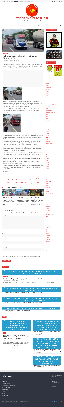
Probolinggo (48, 208)
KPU (46, 154)
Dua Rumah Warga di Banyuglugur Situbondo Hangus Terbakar (23, 279)
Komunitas (48, 149)
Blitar (47, 95)
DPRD (47, 116)
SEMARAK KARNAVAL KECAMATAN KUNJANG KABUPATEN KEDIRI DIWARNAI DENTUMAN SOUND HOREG (16, 336)
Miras (47, 170)
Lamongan (48, 156)
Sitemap (3, 393)
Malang (47, 164)
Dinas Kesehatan (49, 110)
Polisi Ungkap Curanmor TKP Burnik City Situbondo (16, 310)
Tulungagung (48, 247)
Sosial (47, 231)
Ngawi (47, 177)
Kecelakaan (48, 137)
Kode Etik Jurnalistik (6, 383)
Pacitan (47, 185)
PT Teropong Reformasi (51, 214)
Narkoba (47, 174)
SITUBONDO (6, 63)
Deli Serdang (48, 106)
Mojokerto (48, 172)
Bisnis (47, 93)
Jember (47, 131)
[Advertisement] (23, 78)
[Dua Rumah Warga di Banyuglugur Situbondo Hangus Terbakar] (32, 269)
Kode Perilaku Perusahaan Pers (8, 385)
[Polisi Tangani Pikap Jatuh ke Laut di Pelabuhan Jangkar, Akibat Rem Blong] (32, 296)
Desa (47, 108)
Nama (4, 233)
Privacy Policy (5, 389)
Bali (46, 79)
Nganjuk (47, 175)
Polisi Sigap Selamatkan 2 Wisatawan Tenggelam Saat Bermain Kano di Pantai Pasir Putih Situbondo (23, 201)
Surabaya (48, 239)
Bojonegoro (48, 97)
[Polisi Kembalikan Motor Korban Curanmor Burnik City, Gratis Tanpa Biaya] (32, 286)
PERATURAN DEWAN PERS (7, 387)
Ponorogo (48, 206)
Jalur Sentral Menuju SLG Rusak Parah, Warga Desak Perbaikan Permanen (47, 365)
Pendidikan (48, 197)
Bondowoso (48, 99)
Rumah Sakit (48, 220)
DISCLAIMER (4, 381)
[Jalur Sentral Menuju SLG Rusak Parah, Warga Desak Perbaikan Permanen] (47, 355)
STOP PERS (48, 25)
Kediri (47, 139)
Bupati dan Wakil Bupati (51, 104)
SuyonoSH (12, 60)
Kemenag (48, 141)
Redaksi (12, 25)
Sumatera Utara (49, 235)
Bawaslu (47, 89)
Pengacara (48, 199)
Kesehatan (48, 147)
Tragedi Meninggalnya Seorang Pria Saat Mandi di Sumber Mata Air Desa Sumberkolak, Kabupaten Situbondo (54, 52)
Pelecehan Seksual (50, 193)
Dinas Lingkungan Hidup (51, 112)
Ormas (47, 183)
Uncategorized (49, 248)
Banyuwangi (48, 87)
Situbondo (5, 53)
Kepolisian (48, 145)
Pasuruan (48, 191)
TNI (46, 243)
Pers (47, 200)
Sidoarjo (47, 225)
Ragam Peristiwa (20, 25)
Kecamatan (48, 135)
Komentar (5, 215)
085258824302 (55, 377)
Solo (47, 229)
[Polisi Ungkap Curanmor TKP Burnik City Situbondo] (31, 306)
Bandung (48, 81)
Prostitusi (48, 210)
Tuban (47, 245)
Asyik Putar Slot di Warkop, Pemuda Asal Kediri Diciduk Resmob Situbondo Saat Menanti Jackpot (37, 200)
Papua (47, 189)
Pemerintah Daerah (50, 195)
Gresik (47, 118)
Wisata (47, 250)
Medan (47, 168)
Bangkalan (48, 83)
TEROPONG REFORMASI (32, 18)
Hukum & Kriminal (49, 122)
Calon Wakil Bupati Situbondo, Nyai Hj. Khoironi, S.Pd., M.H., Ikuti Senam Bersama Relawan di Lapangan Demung (8, 201)
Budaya (47, 102)
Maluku (47, 166)
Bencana (47, 91)
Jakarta (47, 124)
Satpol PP (48, 223)
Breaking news (49, 101)
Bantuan (47, 85)
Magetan (47, 162)
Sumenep (48, 237)
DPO (47, 114)
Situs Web (4, 247)
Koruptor (48, 152)
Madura (47, 160)
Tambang (48, 241)
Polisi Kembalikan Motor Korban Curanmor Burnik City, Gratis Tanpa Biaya (22, 292)
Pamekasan (48, 187)
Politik (35, 25)
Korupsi (47, 150)
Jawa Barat (48, 125)
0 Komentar (17, 60)
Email (3, 240)
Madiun (47, 158)
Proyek (47, 212)
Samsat (47, 222)
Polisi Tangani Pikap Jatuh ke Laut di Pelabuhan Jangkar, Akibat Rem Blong (22, 302)
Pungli (47, 216)
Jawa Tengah (48, 127)
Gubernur (48, 120)
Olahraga (28, 25)
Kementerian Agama (50, 143)
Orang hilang (48, 181)
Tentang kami (5, 395)
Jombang (47, 133)
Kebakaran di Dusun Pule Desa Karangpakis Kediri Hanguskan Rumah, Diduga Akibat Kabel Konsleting (47, 350)
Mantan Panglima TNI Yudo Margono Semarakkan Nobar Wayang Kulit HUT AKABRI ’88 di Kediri (47, 332)
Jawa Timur (41, 25)
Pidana (47, 202)
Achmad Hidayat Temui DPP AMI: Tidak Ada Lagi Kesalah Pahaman (25, 183)
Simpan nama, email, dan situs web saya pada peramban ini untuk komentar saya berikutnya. (21, 257)
